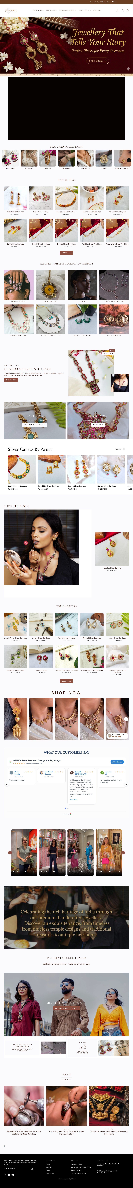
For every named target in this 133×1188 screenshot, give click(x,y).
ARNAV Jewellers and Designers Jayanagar (37, 760)
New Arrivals (51, 10)
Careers (49, 1170)
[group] (22, 473)
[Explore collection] (35, 420)
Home (48, 1164)
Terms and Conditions (78, 1173)
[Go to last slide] (7, 784)
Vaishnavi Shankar (49, 773)
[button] (126, 719)
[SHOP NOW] (98, 420)
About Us (49, 1167)
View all (66, 253)
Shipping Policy (76, 1164)
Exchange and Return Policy (81, 1167)
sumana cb (108, 773)
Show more (73, 799)
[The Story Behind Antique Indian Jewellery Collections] (109, 1106)
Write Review (117, 762)
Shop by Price (84, 10)
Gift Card (97, 10)
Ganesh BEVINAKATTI (79, 773)
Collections (37, 10)
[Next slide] (126, 784)
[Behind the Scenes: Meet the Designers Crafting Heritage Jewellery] (24, 1106)
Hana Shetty (17, 773)
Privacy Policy (76, 1170)
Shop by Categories (66, 10)
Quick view (15, 207)
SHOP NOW (11, 380)
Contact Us (50, 1173)
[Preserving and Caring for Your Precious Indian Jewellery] (66, 1106)
